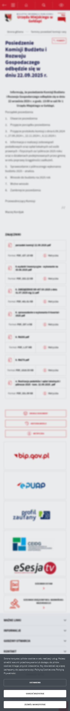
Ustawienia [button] (35, 682)
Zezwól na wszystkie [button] (35, 704)
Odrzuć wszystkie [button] (35, 693)
